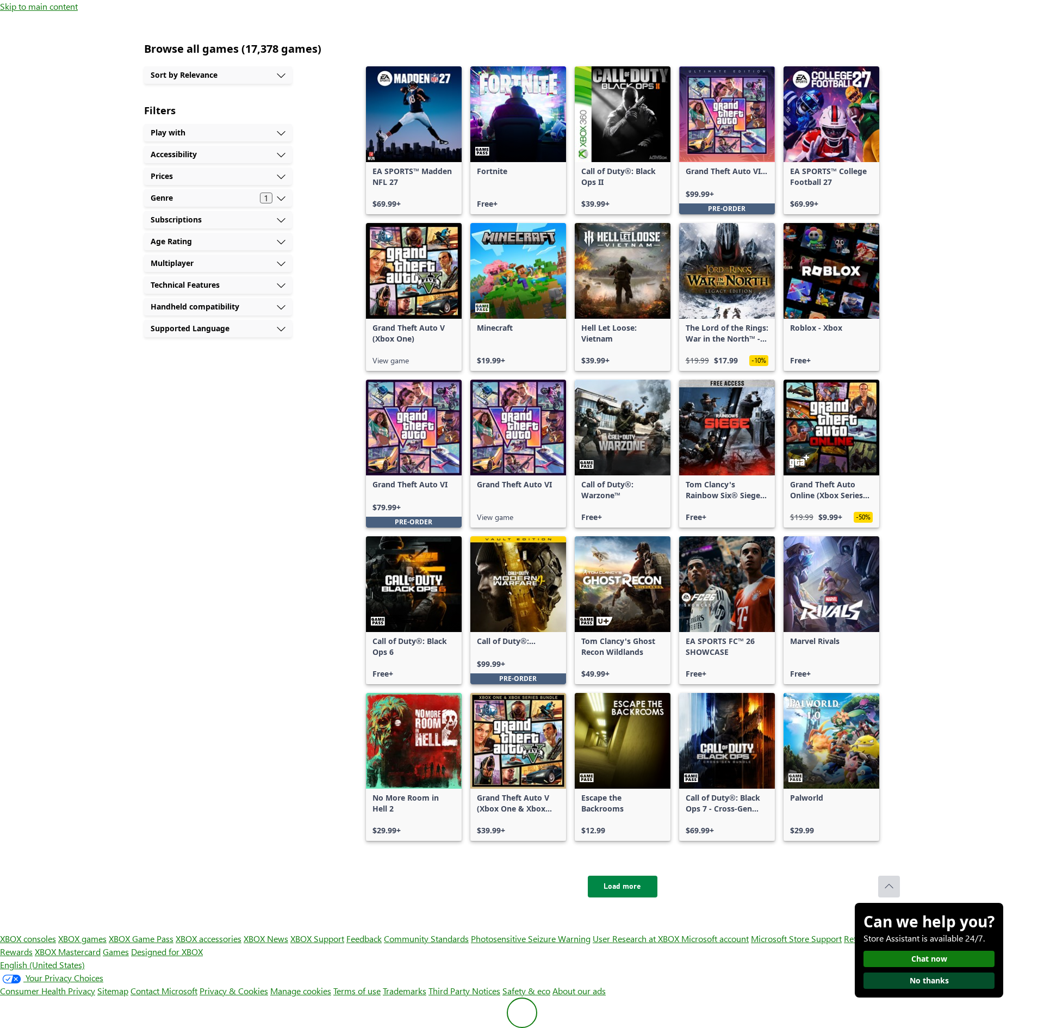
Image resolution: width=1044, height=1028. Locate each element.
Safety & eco (526, 990)
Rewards (16, 951)
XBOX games (82, 938)
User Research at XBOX (637, 938)
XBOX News (266, 938)
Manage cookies (300, 990)
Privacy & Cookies (234, 990)
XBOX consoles (28, 938)
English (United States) (42, 964)
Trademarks (404, 990)
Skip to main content (39, 6)
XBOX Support (317, 938)
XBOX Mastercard (68, 951)
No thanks (929, 980)
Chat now (929, 958)
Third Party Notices (464, 990)
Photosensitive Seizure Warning (531, 938)
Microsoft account (715, 938)
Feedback (364, 938)
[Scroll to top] (889, 886)
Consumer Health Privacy (47, 990)
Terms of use (357, 990)
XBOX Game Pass (141, 938)
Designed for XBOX (167, 951)
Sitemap (112, 990)
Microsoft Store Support (796, 938)
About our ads (579, 990)
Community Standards (426, 938)
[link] (414, 140)
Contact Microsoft (163, 990)
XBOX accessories (208, 938)
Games (116, 951)
